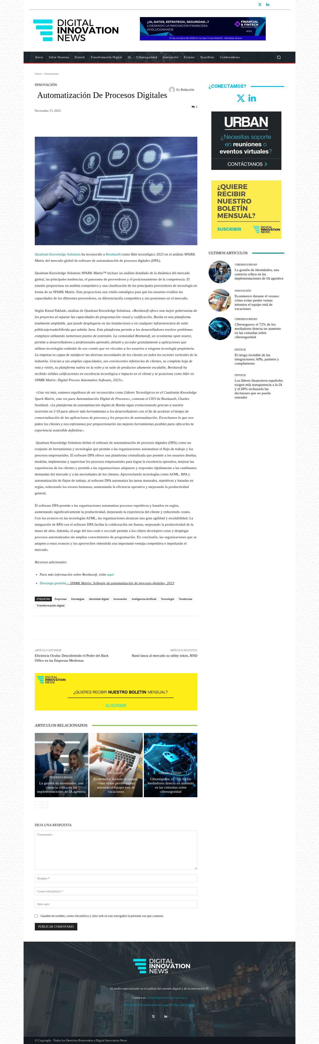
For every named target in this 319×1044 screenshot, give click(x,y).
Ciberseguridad (61, 777)
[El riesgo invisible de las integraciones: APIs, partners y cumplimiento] (220, 357)
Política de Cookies (183, 1005)
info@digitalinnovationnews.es (167, 997)
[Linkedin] (267, 4)
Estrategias (77, 599)
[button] (278, 57)
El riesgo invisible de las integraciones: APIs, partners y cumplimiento (257, 359)
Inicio (38, 74)
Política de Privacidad (138, 1005)
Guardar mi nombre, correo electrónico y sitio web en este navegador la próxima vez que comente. (102, 916)
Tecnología (167, 599)
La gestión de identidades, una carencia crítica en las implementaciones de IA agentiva (61, 787)
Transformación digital (50, 605)
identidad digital (99, 599)
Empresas (61, 599)
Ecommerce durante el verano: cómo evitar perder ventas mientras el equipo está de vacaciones (116, 785)
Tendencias (185, 599)
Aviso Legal (161, 1005)
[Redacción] (172, 90)
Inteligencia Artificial (144, 599)
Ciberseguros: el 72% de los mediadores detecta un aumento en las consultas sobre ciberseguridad (171, 785)
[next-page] (45, 805)
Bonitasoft (113, 254)
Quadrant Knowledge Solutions (58, 254)
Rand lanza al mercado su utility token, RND (164, 655)
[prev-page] (38, 805)
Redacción (187, 89)
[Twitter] (260, 4)
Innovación (52, 74)
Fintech (240, 349)
